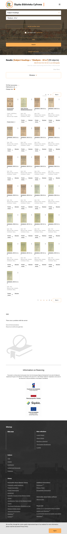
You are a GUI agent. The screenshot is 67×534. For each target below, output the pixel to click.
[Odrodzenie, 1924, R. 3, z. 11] (39, 160)
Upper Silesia (40, 438)
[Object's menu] (18, 99)
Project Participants (13, 490)
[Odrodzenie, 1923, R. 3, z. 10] (25, 189)
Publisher (10, 471)
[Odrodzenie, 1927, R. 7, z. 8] (39, 247)
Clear (33, 39)
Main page (11, 431)
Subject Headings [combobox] (13, 12)
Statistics (10, 514)
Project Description (13, 488)
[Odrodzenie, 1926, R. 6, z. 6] (11, 218)
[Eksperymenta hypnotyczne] (11, 102)
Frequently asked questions (15, 485)
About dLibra (40, 499)
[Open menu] (59, 4)
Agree (55, 530)
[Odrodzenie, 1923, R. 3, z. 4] (25, 160)
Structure (30, 120)
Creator (10, 462)
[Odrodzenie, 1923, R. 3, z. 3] (11, 160)
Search (34, 44)
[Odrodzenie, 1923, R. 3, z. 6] (25, 131)
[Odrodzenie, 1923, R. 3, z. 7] (39, 131)
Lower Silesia (40, 435)
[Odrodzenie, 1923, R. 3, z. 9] (11, 189)
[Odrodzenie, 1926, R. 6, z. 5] (53, 189)
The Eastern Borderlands (44, 444)
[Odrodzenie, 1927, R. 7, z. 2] (39, 218)
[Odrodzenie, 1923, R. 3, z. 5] (11, 131)
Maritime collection (42, 441)
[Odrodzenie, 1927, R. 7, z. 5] (53, 218)
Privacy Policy (41, 488)
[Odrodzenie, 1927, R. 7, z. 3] (53, 247)
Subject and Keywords (14, 468)
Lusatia (39, 447)
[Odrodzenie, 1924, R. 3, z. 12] (53, 160)
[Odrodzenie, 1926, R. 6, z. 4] (39, 189)
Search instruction (33, 51)
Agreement (11, 493)
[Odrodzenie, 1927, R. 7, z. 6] (11, 247)
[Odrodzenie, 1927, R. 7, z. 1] (25, 218)
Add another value (34, 26)
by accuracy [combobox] (14, 85)
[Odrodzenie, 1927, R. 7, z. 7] (25, 247)
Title (9, 458)
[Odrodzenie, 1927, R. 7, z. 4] (11, 275)
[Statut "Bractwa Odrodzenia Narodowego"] (25, 102)
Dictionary (39, 485)
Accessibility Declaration (44, 490)
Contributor (11, 465)
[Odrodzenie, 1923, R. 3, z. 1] (53, 102)
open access (39, 32)
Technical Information (14, 511)
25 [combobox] (14, 87)
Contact (10, 516)
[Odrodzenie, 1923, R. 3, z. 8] (39, 102)
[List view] (14, 89)
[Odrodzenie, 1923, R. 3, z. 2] (53, 131)
